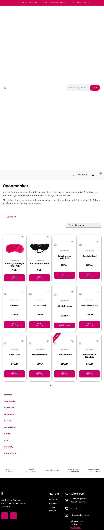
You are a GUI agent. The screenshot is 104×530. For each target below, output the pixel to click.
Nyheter (8, 395)
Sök (95, 87)
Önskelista (82, 174)
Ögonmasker (14, 260)
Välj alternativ (64, 325)
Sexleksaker (10, 401)
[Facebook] (4, 515)
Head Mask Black (89, 305)
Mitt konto (53, 499)
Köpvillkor (53, 503)
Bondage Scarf (89, 256)
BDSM (7, 434)
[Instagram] (13, 515)
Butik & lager (10, 453)
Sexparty (8, 447)
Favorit (55, 337)
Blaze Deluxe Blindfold (89, 355)
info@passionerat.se (80, 515)
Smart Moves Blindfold (64, 257)
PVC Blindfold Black (39, 263)
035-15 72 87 (76, 508)
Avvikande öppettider (75, 528)
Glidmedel (9, 414)
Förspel (8, 421)
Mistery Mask (39, 305)
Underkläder (10, 427)
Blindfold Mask (64, 306)
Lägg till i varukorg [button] (14, 277)
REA (6, 440)
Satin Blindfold (64, 354)
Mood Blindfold (39, 354)
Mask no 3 (14, 305)
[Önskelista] (74, 175)
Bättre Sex (9, 408)
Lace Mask (14, 354)
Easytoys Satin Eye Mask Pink (14, 264)
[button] (4, 174)
